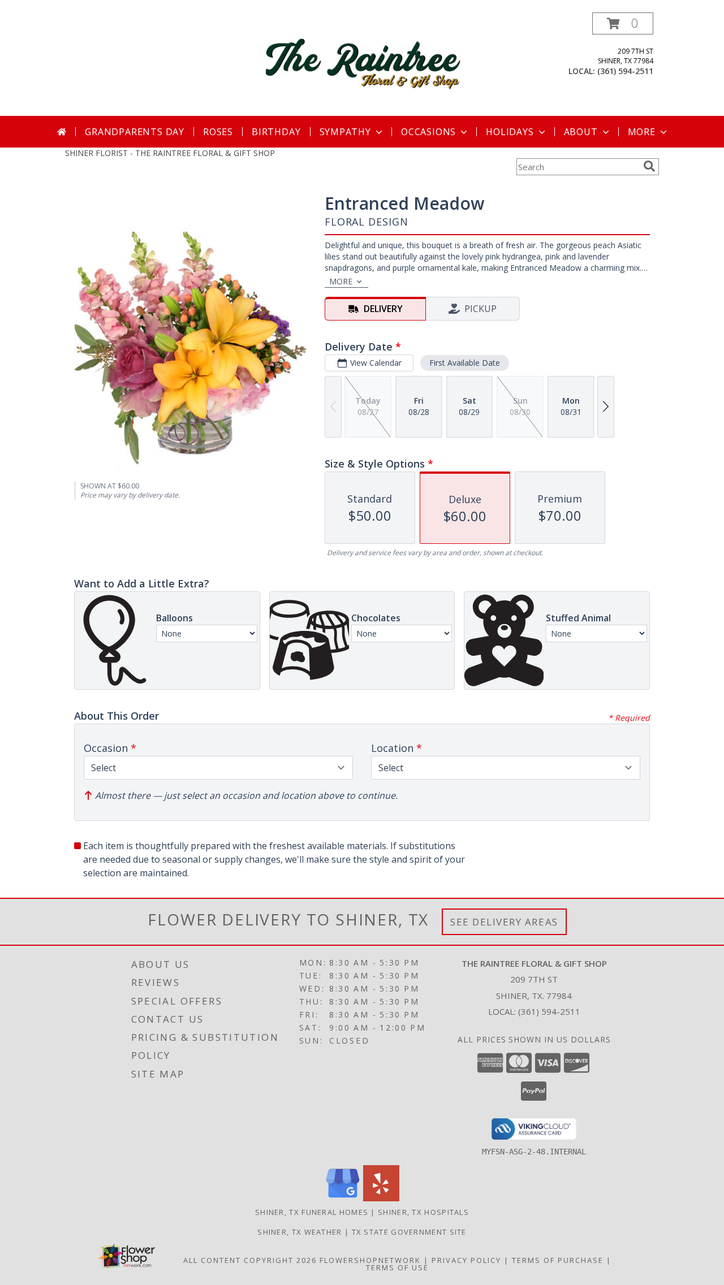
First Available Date (464, 362)
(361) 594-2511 (625, 71)
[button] (622, 23)
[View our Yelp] (381, 1198)
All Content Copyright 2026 (250, 1260)
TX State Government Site (409, 1232)
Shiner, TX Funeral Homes (311, 1212)
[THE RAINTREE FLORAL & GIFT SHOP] (363, 64)
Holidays (509, 132)
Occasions (428, 132)
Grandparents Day (134, 132)
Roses (218, 132)
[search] (649, 166)
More (642, 132)
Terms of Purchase (558, 1260)
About (581, 132)
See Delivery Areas (504, 921)
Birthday (276, 132)
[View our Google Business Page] (343, 1198)
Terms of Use (397, 1267)
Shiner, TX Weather (299, 1232)
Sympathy (345, 132)
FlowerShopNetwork (370, 1260)
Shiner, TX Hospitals (423, 1212)
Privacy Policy (466, 1260)
